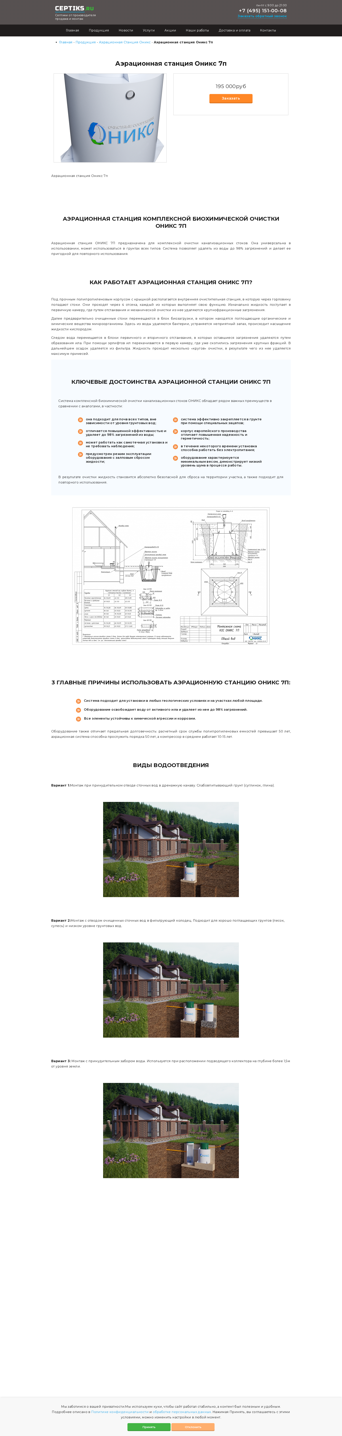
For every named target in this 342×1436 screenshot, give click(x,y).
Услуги (149, 30)
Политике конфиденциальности (120, 1412)
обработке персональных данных (182, 1412)
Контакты (268, 30)
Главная (72, 30)
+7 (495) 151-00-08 (263, 10)
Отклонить (193, 1427)
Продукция (99, 30)
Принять (148, 1427)
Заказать (231, 98)
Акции (170, 30)
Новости (126, 30)
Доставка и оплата (235, 30)
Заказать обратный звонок (262, 16)
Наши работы (197, 30)
